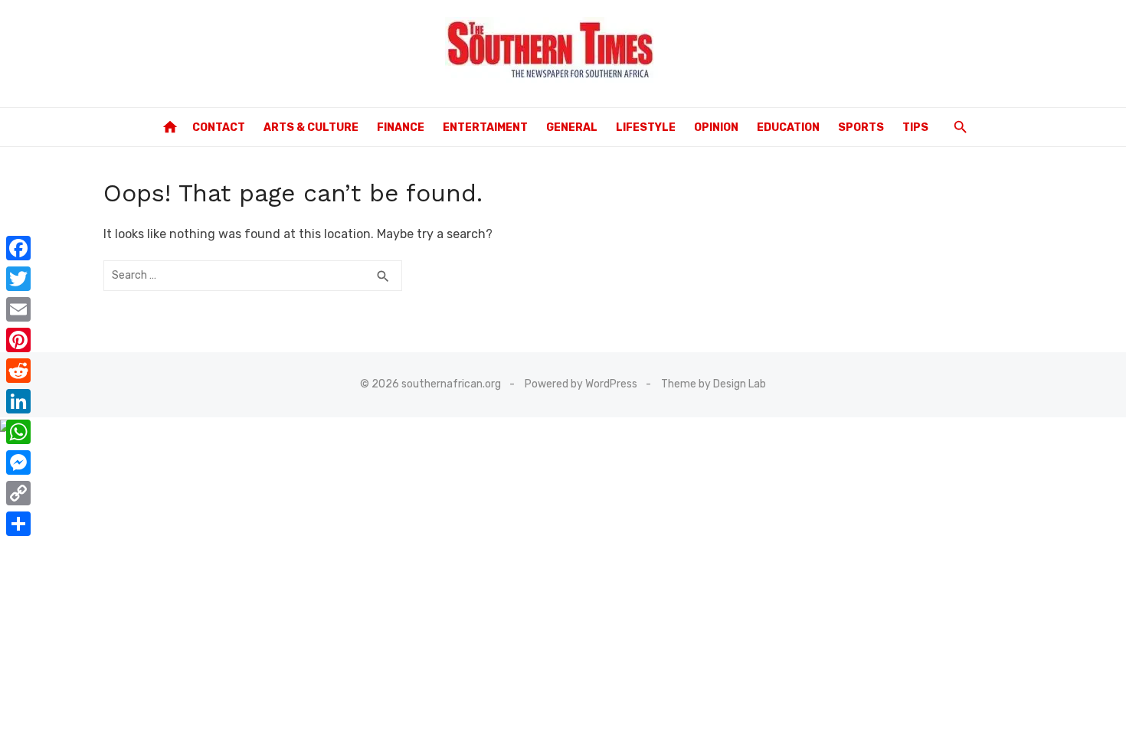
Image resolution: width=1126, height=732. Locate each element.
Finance (400, 127)
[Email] (18, 309)
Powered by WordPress (581, 384)
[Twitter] (18, 278)
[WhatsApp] (18, 432)
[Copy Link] (18, 493)
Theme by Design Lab (713, 384)
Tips (915, 127)
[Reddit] (18, 370)
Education (788, 127)
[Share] (18, 523)
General (571, 127)
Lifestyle (646, 127)
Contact (218, 127)
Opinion (716, 127)
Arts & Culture (310, 127)
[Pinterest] (18, 340)
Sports (861, 127)
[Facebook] (18, 248)
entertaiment (485, 127)
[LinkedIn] (18, 401)
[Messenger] (18, 462)
